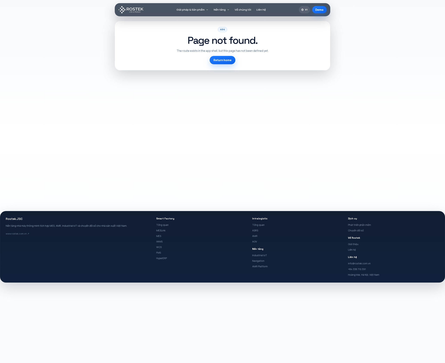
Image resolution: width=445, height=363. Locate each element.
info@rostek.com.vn (359, 263)
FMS (158, 252)
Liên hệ (261, 9)
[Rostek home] (131, 9)
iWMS (159, 241)
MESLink (160, 230)
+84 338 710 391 (357, 269)
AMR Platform (260, 266)
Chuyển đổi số (356, 230)
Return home (222, 60)
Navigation (258, 260)
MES (158, 236)
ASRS (255, 230)
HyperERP (161, 258)
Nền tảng (220, 9)
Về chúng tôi (243, 9)
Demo (319, 10)
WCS (159, 247)
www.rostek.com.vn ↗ (17, 233)
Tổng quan (162, 224)
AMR (254, 236)
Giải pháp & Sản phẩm (190, 9)
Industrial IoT (259, 255)
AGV (254, 241)
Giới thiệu (353, 244)
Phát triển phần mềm (359, 224)
